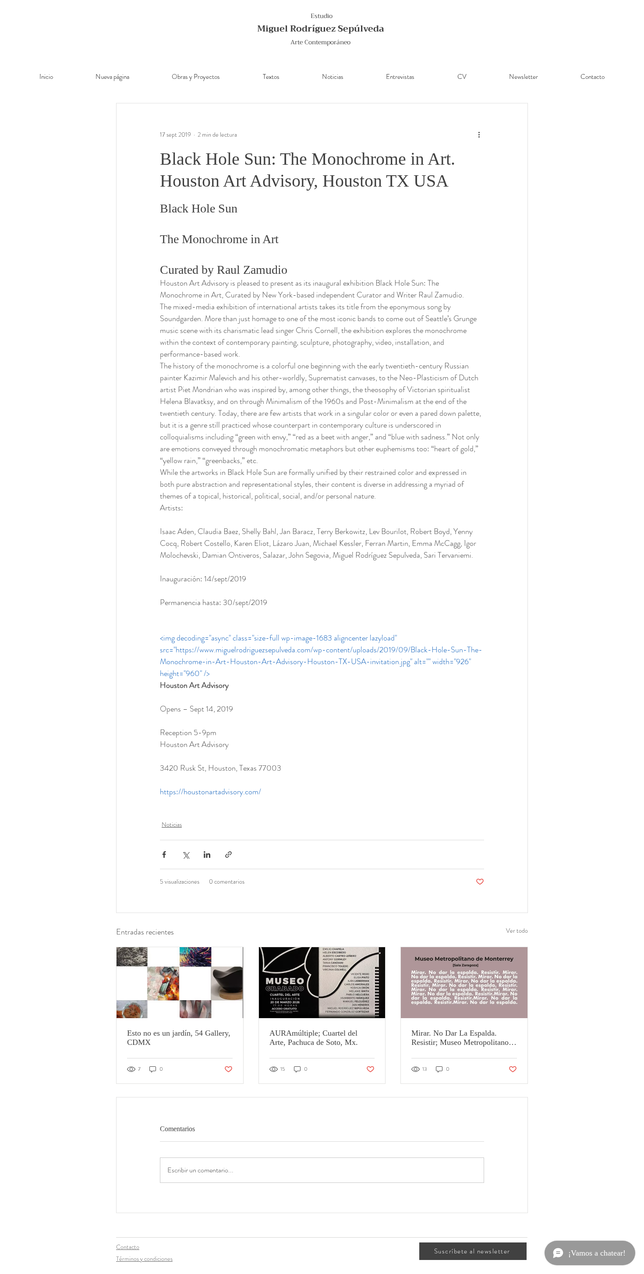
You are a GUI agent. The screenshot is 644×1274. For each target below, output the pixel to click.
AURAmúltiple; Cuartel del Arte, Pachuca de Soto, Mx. (313, 1038)
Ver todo (517, 930)
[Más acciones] (479, 135)
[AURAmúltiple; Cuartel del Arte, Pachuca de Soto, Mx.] (322, 982)
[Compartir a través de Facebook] (164, 854)
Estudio (322, 16)
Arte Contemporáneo (320, 42)
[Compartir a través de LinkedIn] (207, 854)
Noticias (172, 824)
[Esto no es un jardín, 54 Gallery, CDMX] (180, 982)
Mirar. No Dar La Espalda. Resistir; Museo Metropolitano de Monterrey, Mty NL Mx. (460, 1038)
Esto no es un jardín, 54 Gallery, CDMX (178, 1038)
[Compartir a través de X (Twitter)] (185, 854)
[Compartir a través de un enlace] (228, 854)
